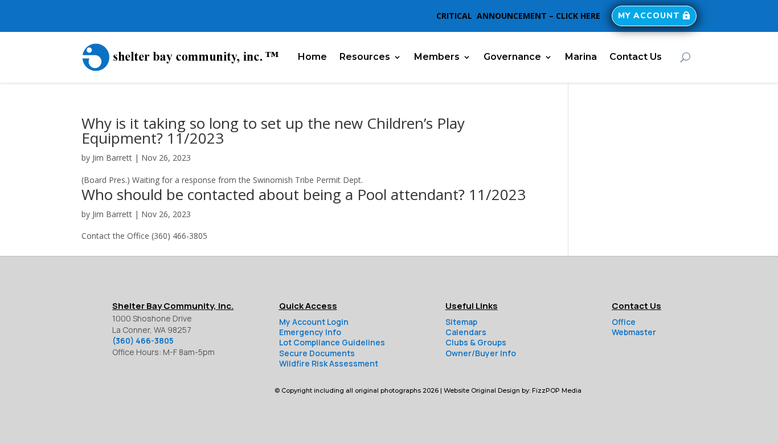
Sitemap (461, 321)
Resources (364, 56)
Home (312, 56)
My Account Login (314, 321)
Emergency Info (310, 332)
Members (437, 56)
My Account (649, 15)
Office (624, 321)
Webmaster (634, 332)
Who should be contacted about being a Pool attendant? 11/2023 (303, 194)
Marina (581, 56)
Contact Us (635, 56)
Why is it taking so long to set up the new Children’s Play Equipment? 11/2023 (273, 130)
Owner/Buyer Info (480, 353)
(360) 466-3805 (143, 340)
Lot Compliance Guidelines (332, 342)
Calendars (465, 332)
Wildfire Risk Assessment (328, 363)
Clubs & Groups (475, 342)
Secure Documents (317, 353)
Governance (512, 56)
